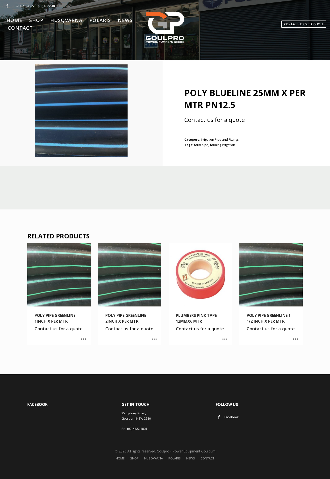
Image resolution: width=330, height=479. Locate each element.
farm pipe (201, 145)
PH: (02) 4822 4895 (134, 428)
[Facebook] (7, 6)
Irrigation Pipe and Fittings (220, 139)
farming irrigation (222, 145)
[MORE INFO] (83, 339)
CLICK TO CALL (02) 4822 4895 (37, 6)
